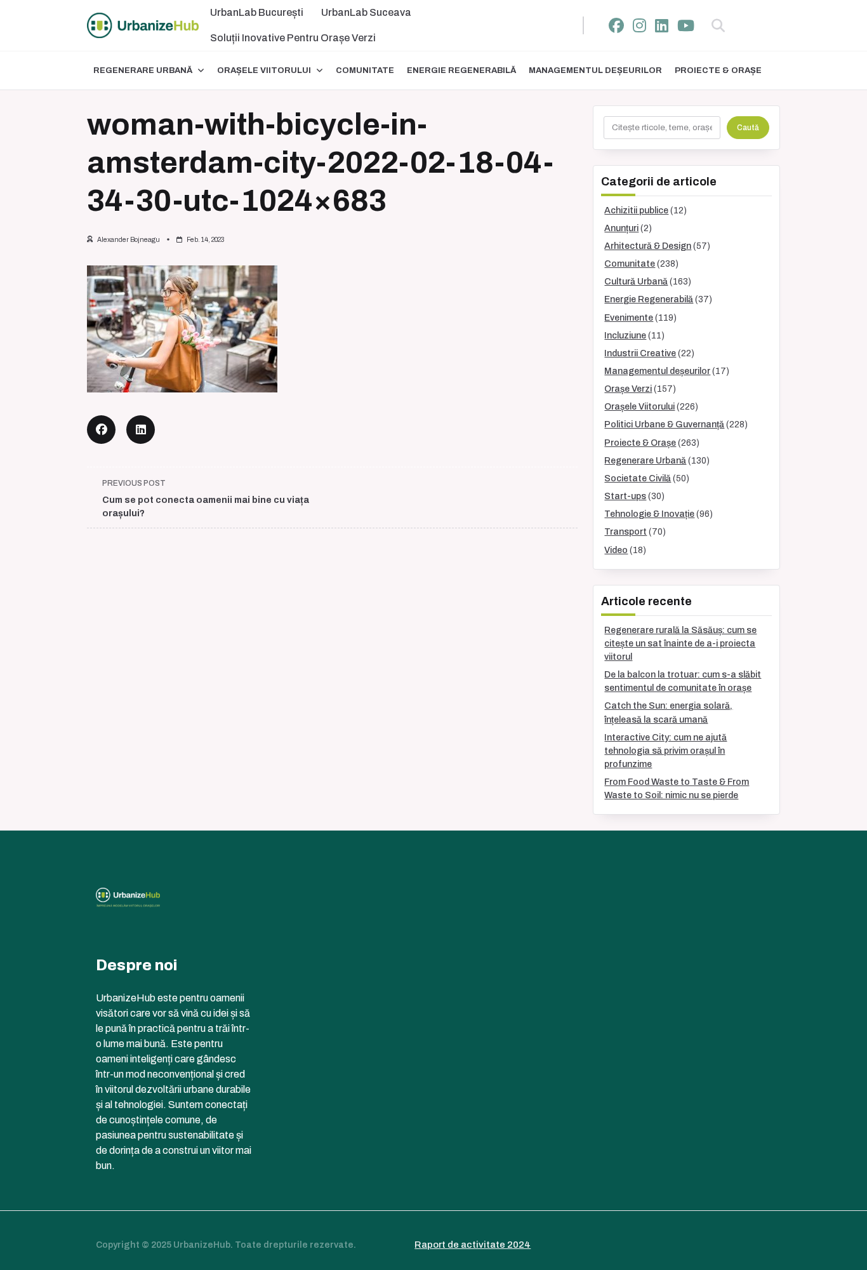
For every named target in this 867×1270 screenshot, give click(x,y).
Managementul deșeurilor (595, 70)
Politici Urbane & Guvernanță (664, 424)
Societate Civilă (637, 478)
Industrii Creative (640, 353)
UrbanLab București (256, 12)
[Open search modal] (718, 25)
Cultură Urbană (636, 281)
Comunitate (365, 70)
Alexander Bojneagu (128, 239)
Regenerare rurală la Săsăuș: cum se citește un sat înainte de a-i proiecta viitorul (680, 643)
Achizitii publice (636, 210)
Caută (748, 127)
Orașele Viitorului (264, 70)
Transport (625, 532)
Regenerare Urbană (142, 70)
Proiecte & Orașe (718, 70)
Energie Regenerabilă (461, 70)
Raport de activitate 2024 (472, 1245)
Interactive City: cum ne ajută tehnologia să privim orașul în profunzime (665, 751)
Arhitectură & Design (647, 246)
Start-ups (625, 496)
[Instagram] (639, 26)
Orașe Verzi (628, 389)
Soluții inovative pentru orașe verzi (293, 37)
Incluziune (625, 335)
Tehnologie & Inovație (649, 514)
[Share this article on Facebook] (101, 429)
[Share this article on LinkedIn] (140, 429)
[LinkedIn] (661, 26)
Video (616, 550)
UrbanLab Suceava (366, 12)
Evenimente (628, 318)
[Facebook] (616, 26)
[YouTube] (685, 26)
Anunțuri (621, 228)
